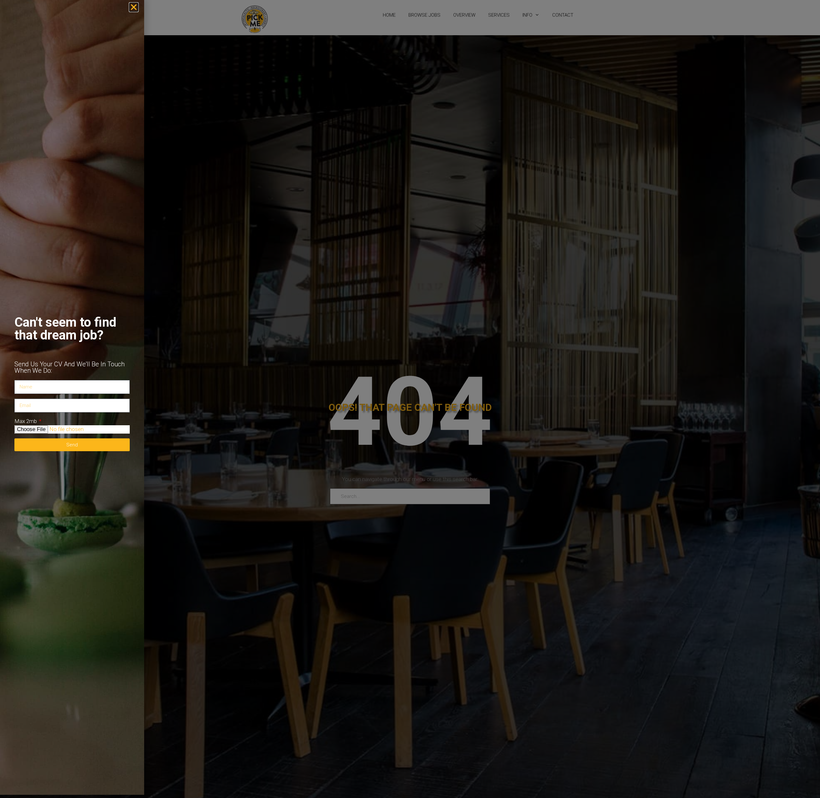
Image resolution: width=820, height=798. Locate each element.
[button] (134, 7)
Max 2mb (26, 421)
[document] (410, 399)
